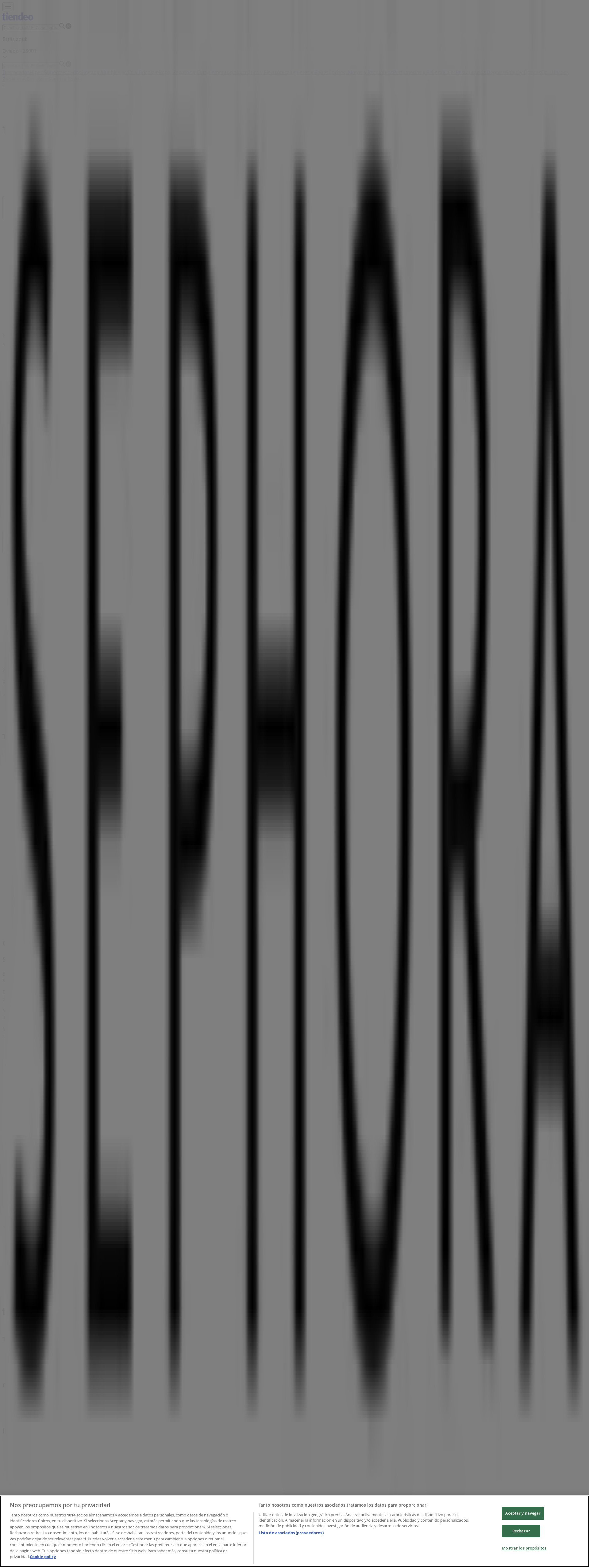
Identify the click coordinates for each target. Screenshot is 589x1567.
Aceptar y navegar (523, 1513)
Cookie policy (43, 1556)
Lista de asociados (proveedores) (291, 1532)
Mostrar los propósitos (524, 1548)
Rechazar (521, 1531)
